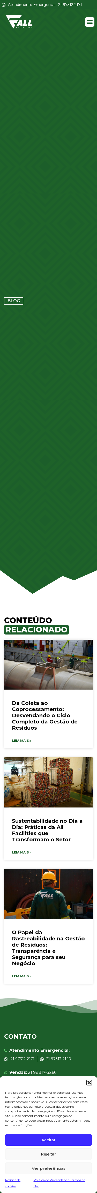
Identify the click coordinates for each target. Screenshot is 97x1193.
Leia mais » (21, 741)
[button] (89, 1082)
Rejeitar (48, 1154)
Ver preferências (48, 1168)
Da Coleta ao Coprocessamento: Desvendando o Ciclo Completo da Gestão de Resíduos (45, 715)
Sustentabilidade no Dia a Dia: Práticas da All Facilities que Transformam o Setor (47, 830)
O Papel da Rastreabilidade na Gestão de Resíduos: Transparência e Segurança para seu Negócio (48, 948)
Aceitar (48, 1139)
